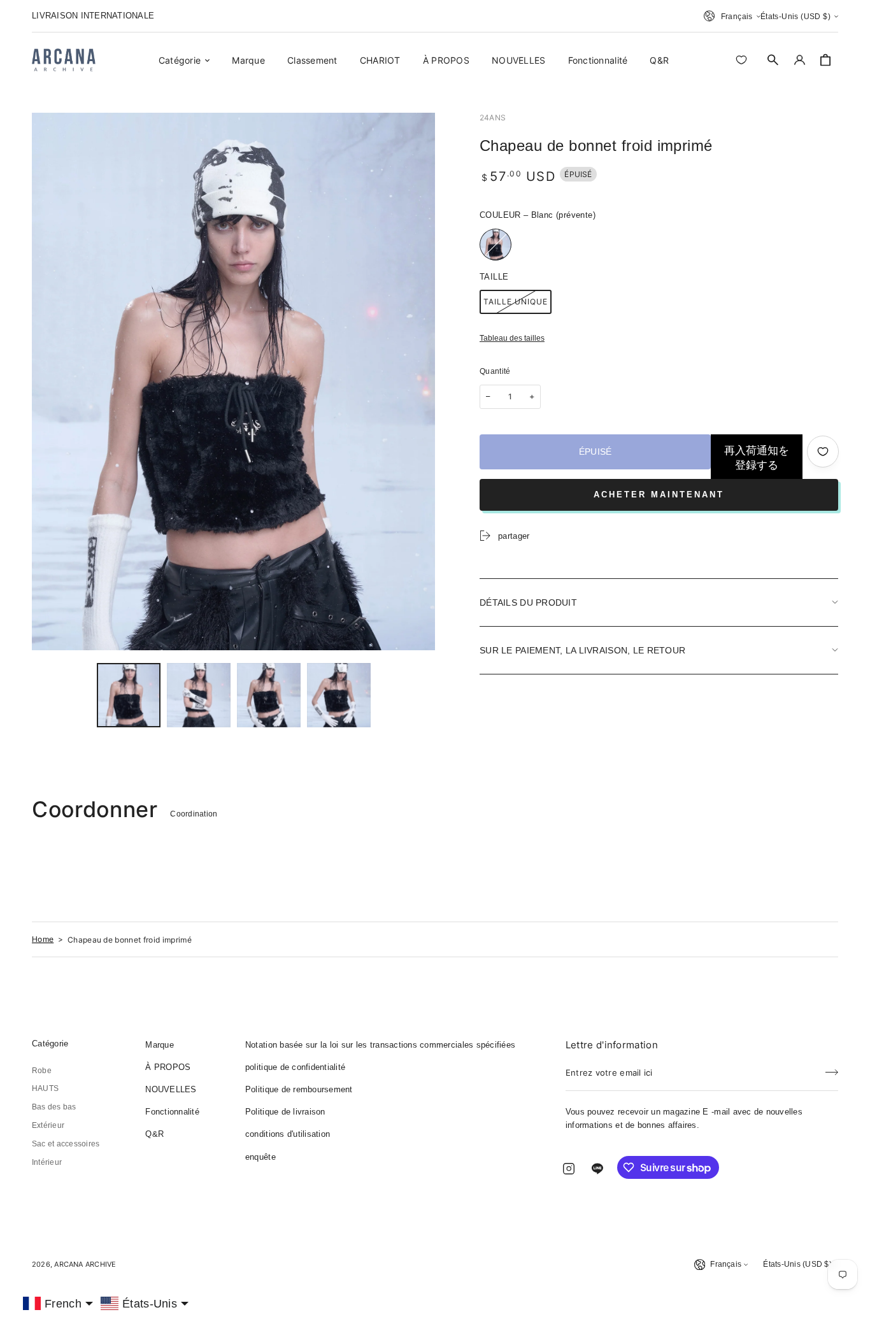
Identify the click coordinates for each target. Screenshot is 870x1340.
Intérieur (47, 1162)
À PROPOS (167, 1067)
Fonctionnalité (172, 1111)
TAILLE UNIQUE (515, 301)
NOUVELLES (170, 1089)
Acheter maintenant (659, 494)
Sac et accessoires (65, 1143)
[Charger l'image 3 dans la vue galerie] (269, 695)
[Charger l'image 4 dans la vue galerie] (339, 695)
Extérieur (48, 1125)
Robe (42, 1070)
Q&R (154, 1134)
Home (42, 939)
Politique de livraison (285, 1111)
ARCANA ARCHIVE (85, 1264)
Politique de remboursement (299, 1089)
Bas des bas (54, 1106)
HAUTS (45, 1088)
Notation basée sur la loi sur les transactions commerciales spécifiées (380, 1045)
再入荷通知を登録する (756, 458)
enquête (260, 1157)
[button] (773, 59)
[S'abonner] (831, 1069)
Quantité (495, 371)
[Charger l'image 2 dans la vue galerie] (199, 695)
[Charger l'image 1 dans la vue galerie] (128, 695)
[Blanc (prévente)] (495, 244)
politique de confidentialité (295, 1067)
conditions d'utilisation (287, 1134)
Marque (159, 1045)
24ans (493, 117)
